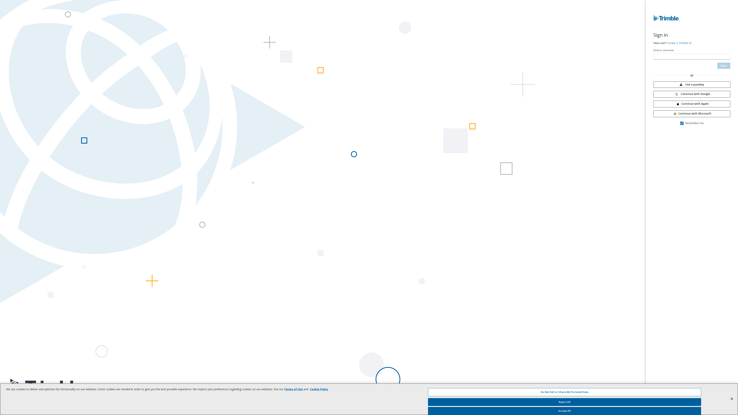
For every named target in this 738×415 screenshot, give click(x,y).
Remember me (694, 123)
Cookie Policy (319, 389)
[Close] (732, 398)
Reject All (564, 402)
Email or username (663, 50)
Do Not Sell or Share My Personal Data (564, 392)
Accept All (564, 411)
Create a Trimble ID (679, 43)
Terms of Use (293, 389)
